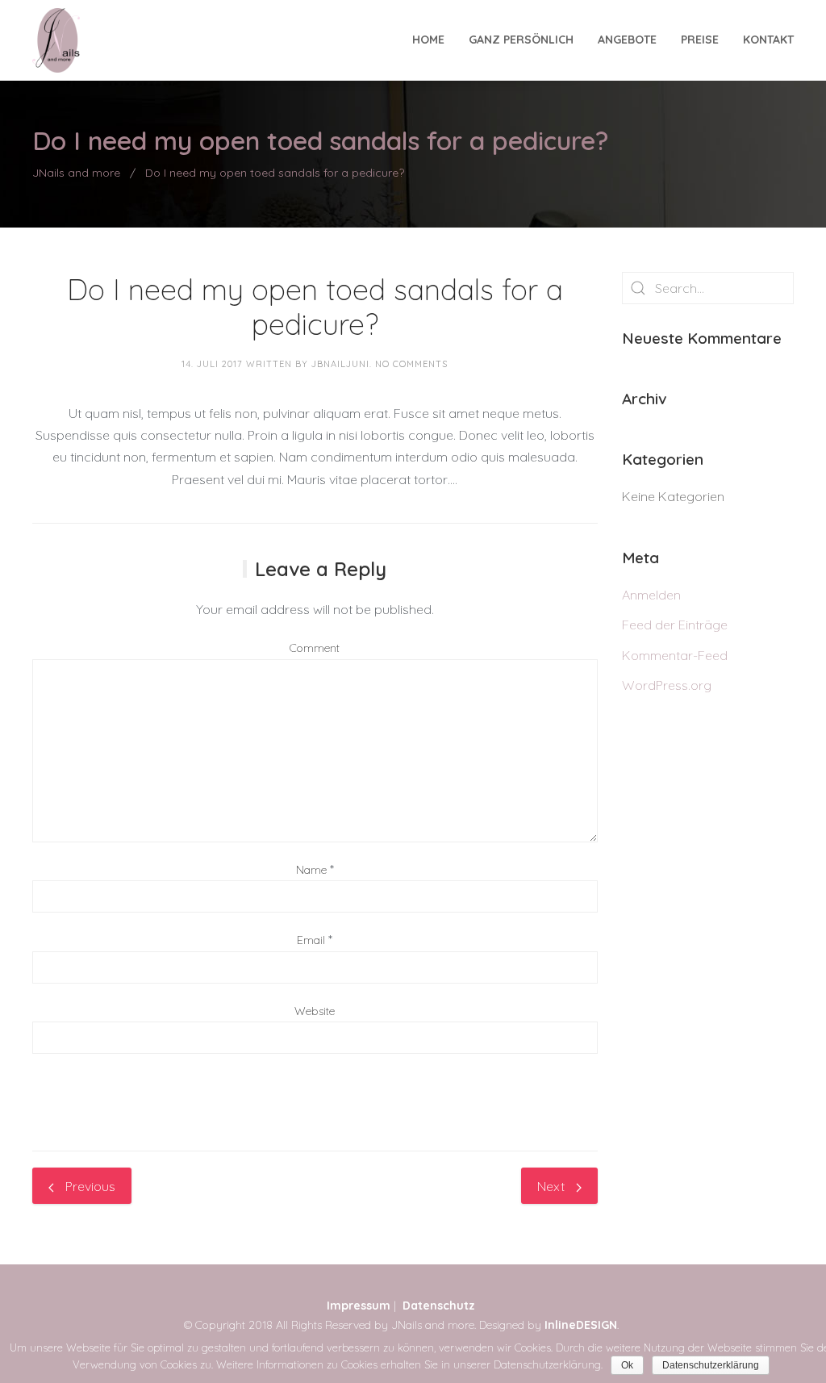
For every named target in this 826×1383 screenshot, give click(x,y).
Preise (700, 39)
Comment (315, 648)
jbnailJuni (340, 364)
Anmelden (651, 595)
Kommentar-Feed (675, 655)
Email (311, 940)
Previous (88, 1186)
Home (428, 39)
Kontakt (768, 39)
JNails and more (76, 172)
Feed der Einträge (675, 624)
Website (314, 1011)
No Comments (411, 364)
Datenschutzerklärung (710, 1365)
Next (552, 1186)
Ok (627, 1365)
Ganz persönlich (521, 39)
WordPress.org (666, 685)
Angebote (627, 39)
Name (311, 870)
